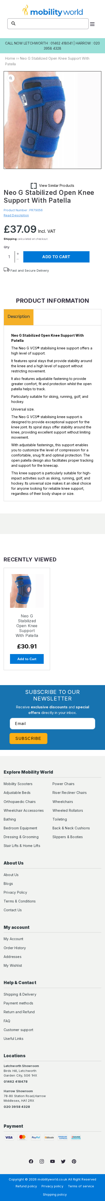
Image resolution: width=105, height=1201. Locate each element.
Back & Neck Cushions (71, 828)
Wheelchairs (62, 802)
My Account (13, 939)
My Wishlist (13, 965)
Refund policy (26, 1186)
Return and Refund (19, 1012)
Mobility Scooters (18, 784)
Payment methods (18, 1003)
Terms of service (81, 1186)
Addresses (12, 957)
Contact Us (13, 910)
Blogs (8, 883)
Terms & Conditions (20, 901)
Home (10, 58)
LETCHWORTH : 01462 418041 (48, 43)
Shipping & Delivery (20, 994)
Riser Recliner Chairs (69, 792)
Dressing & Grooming (21, 837)
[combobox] (48, 24)
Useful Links (13, 1038)
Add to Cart (26, 659)
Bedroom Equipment (20, 828)
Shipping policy (55, 1194)
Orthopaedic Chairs (20, 802)
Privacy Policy (15, 892)
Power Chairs (63, 784)
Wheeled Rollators (67, 810)
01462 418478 (16, 1081)
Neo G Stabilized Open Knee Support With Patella (27, 625)
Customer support (18, 1030)
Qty (7, 247)
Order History (15, 948)
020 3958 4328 (17, 1107)
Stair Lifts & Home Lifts (22, 846)
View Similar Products (56, 185)
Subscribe (28, 738)
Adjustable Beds (17, 792)
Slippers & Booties (67, 837)
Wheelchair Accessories (24, 810)
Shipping (10, 238)
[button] (92, 23)
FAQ (7, 1021)
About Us (11, 875)
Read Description (16, 215)
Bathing (10, 819)
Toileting (59, 819)
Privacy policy (52, 1186)
